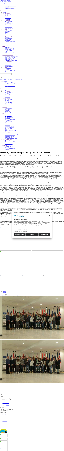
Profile (3, 46)
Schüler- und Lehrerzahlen (10, 70)
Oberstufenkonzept (8, 66)
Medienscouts (7, 31)
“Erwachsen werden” (9, 39)
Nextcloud (7, 7)
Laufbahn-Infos (8, 65)
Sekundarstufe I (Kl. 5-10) (7, 55)
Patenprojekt (7, 33)
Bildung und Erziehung (7, 36)
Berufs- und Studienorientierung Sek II (12, 62)
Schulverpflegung (8, 16)
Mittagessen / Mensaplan (10, 8)
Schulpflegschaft (8, 25)
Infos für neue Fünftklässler (5, 75)
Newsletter (7, 15)
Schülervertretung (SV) (9, 23)
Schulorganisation (6, 13)
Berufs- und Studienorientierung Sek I (12, 56)
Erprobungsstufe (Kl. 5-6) (10, 57)
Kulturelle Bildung (8, 50)
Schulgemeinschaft (6, 20)
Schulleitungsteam (8, 24)
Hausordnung (7, 40)
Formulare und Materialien (10, 64)
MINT (6, 51)
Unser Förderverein (9, 28)
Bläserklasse (7, 47)
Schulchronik (7, 69)
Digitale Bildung (8, 38)
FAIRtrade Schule (8, 30)
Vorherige (4, 291)
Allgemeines (4, 67)
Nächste (4, 292)
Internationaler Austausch (10, 49)
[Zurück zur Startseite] (5, 1)
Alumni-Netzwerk (8, 21)
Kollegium (7, 22)
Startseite (4, 12)
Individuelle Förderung (9, 48)
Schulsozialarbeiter (8, 27)
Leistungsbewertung (9, 42)
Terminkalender (8, 18)
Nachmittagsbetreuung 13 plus (11, 60)
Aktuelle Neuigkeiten (9, 14)
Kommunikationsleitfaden (10, 41)
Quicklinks (4, 3)
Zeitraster (7, 71)
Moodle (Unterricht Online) (10, 6)
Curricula (7, 37)
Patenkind (7, 32)
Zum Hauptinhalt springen (5, 0)
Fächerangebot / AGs (9, 68)
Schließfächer (7, 19)
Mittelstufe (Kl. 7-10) (9, 59)
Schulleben (4, 29)
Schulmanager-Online (9, 4)
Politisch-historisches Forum (10, 52)
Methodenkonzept (8, 43)
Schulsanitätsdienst (8, 34)
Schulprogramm (8, 44)
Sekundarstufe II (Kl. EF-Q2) (8, 61)
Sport (6, 53)
